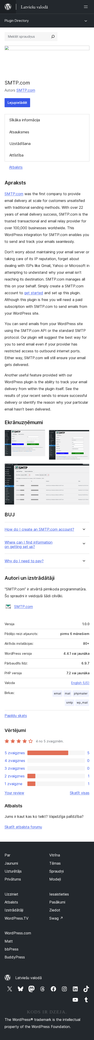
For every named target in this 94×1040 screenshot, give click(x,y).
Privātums (13, 879)
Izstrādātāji (14, 910)
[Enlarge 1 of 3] (39, 436)
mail (67, 693)
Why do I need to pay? (24, 561)
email (57, 693)
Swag (56, 918)
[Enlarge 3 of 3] (83, 469)
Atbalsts (16, 167)
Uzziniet (11, 894)
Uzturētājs (13, 871)
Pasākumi (57, 902)
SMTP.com (25, 90)
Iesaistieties (59, 894)
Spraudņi (56, 871)
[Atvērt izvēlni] (86, 7)
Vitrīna (54, 855)
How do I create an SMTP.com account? (39, 529)
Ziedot (54, 910)
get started (33, 293)
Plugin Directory (17, 20)
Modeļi (55, 879)
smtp (69, 702)
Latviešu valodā (28, 977)
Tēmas (55, 863)
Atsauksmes (19, 132)
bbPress (11, 949)
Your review (14, 793)
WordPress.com (18, 933)
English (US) (80, 683)
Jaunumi (11, 863)
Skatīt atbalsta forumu (23, 827)
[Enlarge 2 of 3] (83, 436)
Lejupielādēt (17, 102)
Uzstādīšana (20, 143)
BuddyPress (15, 957)
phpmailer (81, 693)
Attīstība (16, 155)
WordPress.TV (17, 918)
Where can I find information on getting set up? (28, 544)
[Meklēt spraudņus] (52, 36)
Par (7, 855)
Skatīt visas (79, 793)
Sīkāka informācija (24, 120)
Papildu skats (16, 715)
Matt (9, 941)
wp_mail (82, 702)
